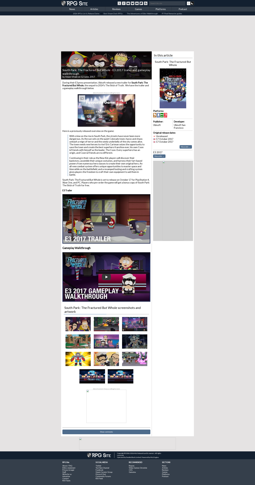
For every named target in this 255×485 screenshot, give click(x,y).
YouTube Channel (102, 468)
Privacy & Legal (68, 470)
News (72, 9)
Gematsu (132, 472)
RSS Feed (99, 478)
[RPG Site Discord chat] (137, 3)
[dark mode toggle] (190, 3)
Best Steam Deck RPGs (113, 13)
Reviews (116, 9)
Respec (131, 466)
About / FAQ (67, 466)
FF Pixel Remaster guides (172, 13)
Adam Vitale (71, 76)
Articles (94, 9)
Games (138, 9)
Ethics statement (68, 468)
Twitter (98, 466)
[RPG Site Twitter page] (119, 3)
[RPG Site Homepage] (74, 3)
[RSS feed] (145, 3)
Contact (65, 478)
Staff (64, 472)
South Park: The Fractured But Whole (173, 63)
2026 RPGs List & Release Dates (86, 13)
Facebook (99, 470)
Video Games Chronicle (138, 468)
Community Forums (103, 476)
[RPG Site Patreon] (141, 3)
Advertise (66, 476)
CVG (131, 470)
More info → (186, 147)
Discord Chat (101, 474)
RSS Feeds (66, 481)
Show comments (106, 432)
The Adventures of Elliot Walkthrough (142, 13)
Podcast (183, 9)
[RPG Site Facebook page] (124, 3)
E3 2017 (157, 152)
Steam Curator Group (104, 472)
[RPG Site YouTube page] (128, 3)
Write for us (67, 474)
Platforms (161, 9)
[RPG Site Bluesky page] (132, 3)
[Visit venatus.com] (130, 122)
